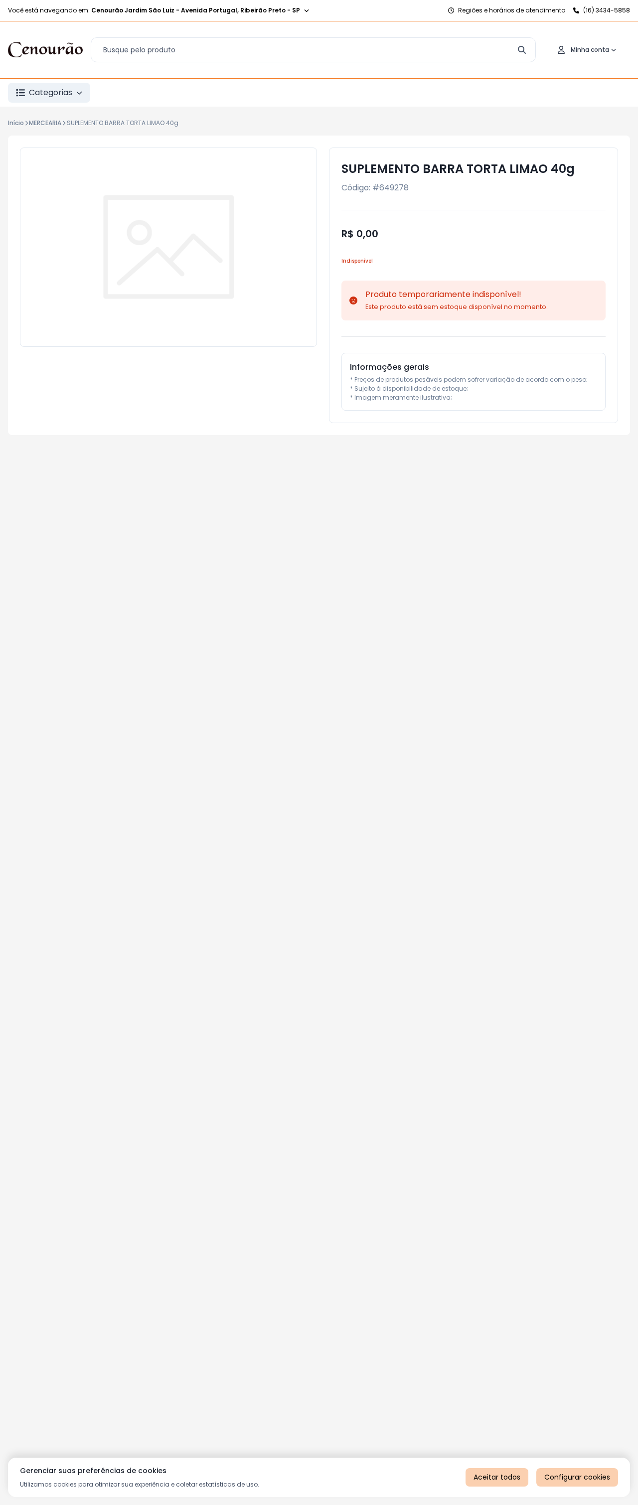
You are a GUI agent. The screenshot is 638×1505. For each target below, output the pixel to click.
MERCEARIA (45, 123)
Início (16, 123)
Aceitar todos (497, 1477)
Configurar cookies (577, 1477)
